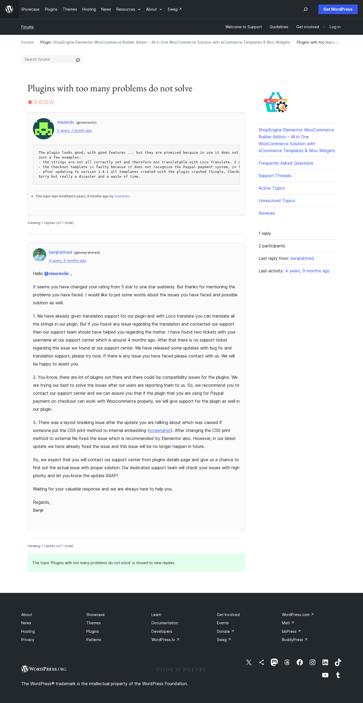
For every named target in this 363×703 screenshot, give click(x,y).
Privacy (27, 639)
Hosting (28, 631)
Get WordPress (338, 9)
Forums (27, 26)
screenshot (160, 430)
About (26, 614)
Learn (156, 614)
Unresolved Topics (277, 200)
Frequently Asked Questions (286, 163)
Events (223, 623)
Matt (288, 623)
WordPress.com (298, 614)
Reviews (267, 213)
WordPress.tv (165, 639)
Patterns (93, 639)
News (26, 623)
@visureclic (56, 273)
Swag (224, 639)
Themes (93, 623)
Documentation (164, 623)
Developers (161, 631)
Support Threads (275, 175)
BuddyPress (295, 639)
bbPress (291, 631)
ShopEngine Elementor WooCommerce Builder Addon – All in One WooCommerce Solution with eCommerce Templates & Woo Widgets (171, 42)
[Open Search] (305, 9)
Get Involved (228, 614)
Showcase (95, 614)
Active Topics (272, 188)
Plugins (92, 631)
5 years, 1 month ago (74, 130)
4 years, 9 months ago (67, 261)
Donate (225, 631)
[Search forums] (78, 59)
